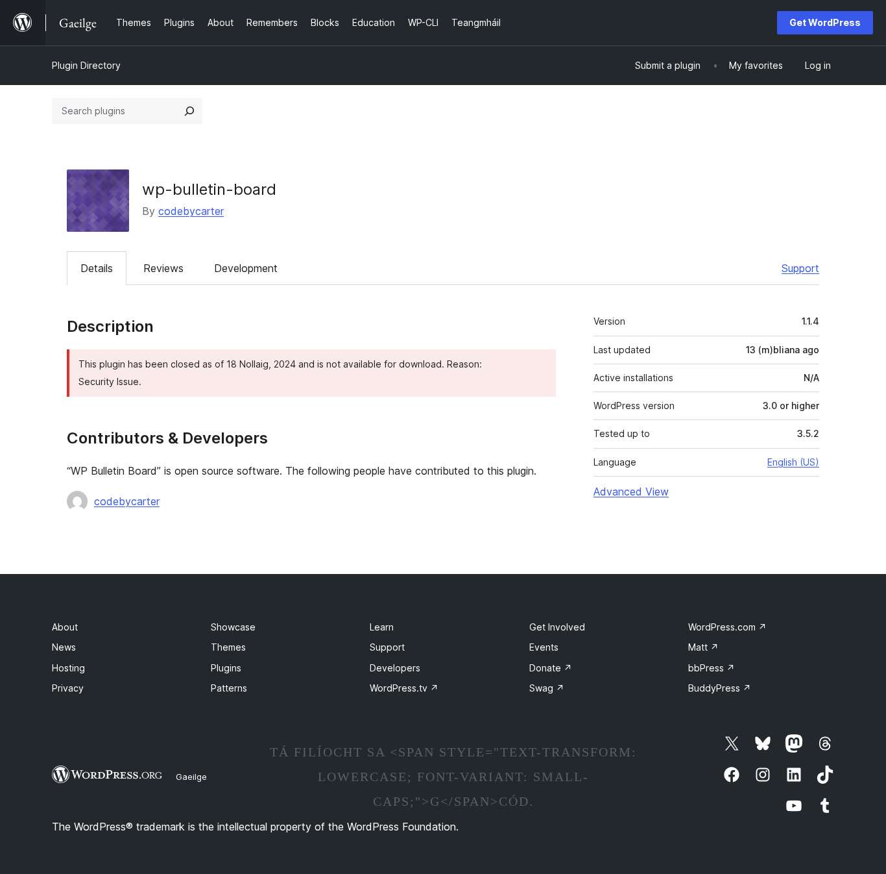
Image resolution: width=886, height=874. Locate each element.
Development (246, 268)
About (65, 626)
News (64, 647)
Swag (546, 687)
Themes (228, 647)
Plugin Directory (86, 65)
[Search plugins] (189, 111)
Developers (395, 667)
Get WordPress (825, 22)
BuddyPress (719, 687)
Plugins (226, 667)
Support (800, 268)
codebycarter (191, 211)
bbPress (711, 667)
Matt (703, 647)
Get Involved (557, 626)
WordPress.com (727, 626)
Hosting (68, 667)
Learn (382, 626)
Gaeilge (191, 776)
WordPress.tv (404, 687)
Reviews (163, 268)
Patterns (229, 687)
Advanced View (631, 491)
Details (96, 268)
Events (543, 647)
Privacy (68, 687)
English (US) (793, 462)
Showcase (233, 626)
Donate (550, 667)
